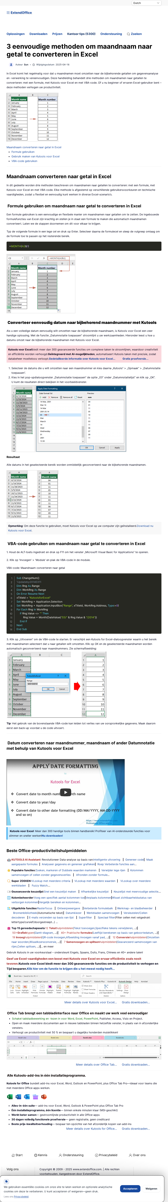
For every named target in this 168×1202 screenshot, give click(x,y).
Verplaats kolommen (98, 897)
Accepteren (130, 1188)
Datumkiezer (74, 912)
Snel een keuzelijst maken (60, 891)
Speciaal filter (106, 917)
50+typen (23, 932)
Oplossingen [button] (16, 34)
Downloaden (38, 34)
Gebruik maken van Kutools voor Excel (35, 156)
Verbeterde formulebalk (98, 908)
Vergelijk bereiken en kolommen (59, 902)
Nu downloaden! (52, 835)
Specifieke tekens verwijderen (114, 928)
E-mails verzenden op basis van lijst (51, 917)
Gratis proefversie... (135, 358)
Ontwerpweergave (68, 908)
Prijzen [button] (57, 34)
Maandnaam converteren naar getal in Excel (34, 147)
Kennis (42, 1155)
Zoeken (136, 34)
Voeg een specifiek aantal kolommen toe (59, 897)
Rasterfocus (44, 908)
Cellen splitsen (26, 946)
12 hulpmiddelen (59, 928)
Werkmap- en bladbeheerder (135, 908)
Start (19, 1155)
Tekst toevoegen (84, 928)
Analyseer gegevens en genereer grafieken (68, 864)
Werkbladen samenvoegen (103, 912)
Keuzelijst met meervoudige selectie (136, 891)
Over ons (139, 1155)
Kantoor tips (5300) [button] (81, 34)
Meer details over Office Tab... (96, 1064)
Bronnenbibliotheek (25, 912)
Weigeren (151, 1188)
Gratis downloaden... (136, 1002)
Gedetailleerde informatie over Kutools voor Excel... (82, 358)
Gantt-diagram (44, 932)
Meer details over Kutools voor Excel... (90, 1002)
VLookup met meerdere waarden (94, 881)
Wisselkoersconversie (42, 942)
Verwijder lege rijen (113, 870)
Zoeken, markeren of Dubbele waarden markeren (65, 870)
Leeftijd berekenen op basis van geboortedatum (123, 932)
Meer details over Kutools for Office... (91, 1128)
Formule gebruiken (22, 151)
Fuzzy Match (40, 885)
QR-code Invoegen (53, 937)
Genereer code (134, 859)
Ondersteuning (111, 34)
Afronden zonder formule (91, 874)
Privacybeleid (108, 1155)
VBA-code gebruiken (24, 161)
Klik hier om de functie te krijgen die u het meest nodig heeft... (71, 968)
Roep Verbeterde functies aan (115, 864)
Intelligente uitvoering (106, 859)
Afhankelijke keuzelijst (95, 891)
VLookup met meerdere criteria (50, 881)
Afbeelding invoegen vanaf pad (85, 937)
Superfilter (85, 917)
